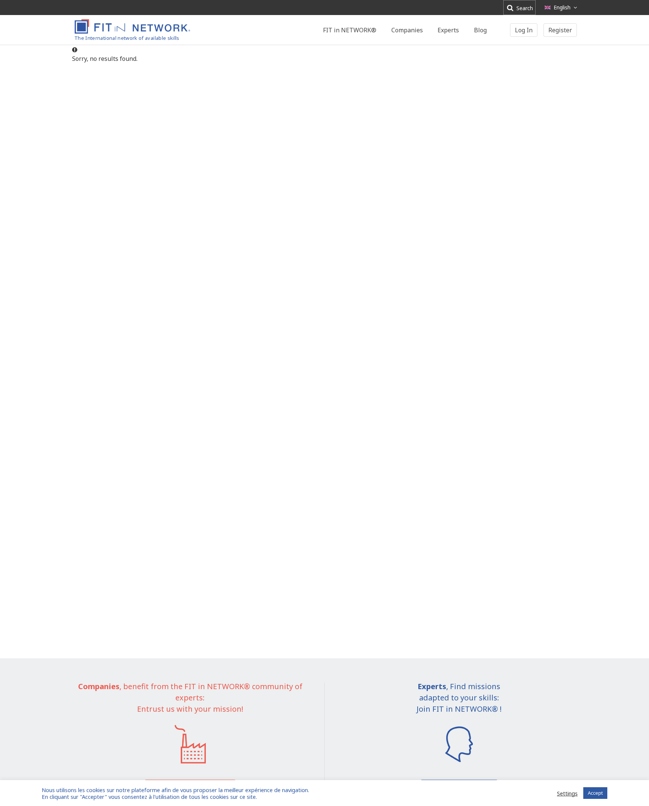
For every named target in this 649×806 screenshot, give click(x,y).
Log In (524, 30)
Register (560, 30)
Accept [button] (595, 792)
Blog (480, 30)
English (562, 7)
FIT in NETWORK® (349, 30)
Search (524, 8)
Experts (448, 30)
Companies (407, 30)
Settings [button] (567, 793)
